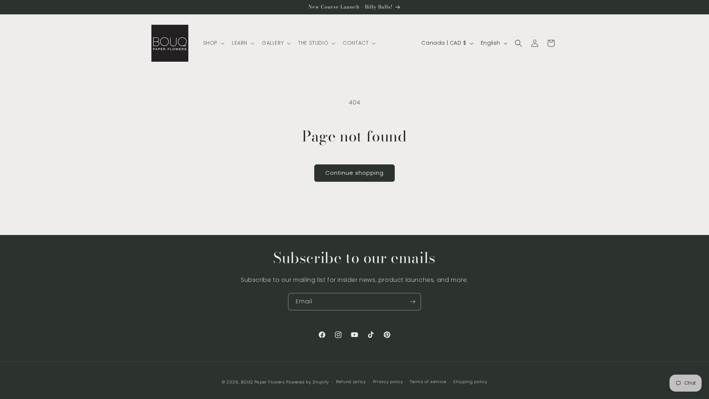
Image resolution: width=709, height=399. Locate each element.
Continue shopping (354, 173)
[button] (213, 43)
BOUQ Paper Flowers (263, 382)
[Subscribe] (412, 301)
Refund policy (351, 382)
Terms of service (428, 382)
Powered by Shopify (307, 382)
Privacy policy (388, 382)
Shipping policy (470, 382)
